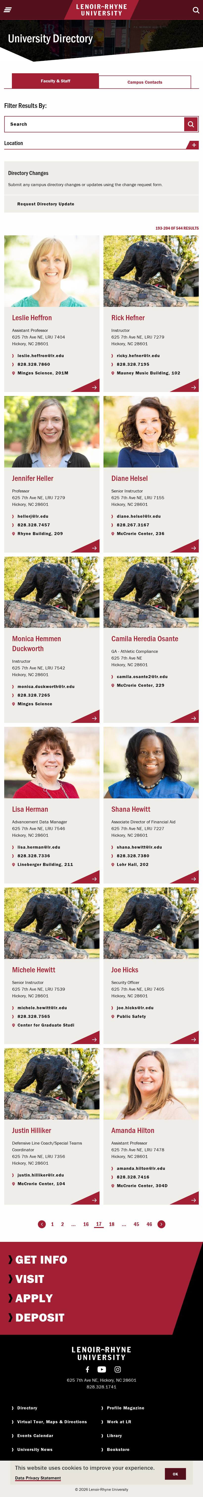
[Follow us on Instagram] (118, 1370)
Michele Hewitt (33, 969)
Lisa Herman (30, 808)
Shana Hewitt (130, 808)
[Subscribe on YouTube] (102, 1370)
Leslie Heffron (32, 317)
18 (111, 1224)
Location (13, 143)
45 (136, 1224)
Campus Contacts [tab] (144, 82)
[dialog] (101, 1473)
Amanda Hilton (132, 1130)
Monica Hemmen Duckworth (36, 643)
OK (175, 1474)
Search (18, 124)
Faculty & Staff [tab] (55, 81)
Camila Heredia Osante (144, 638)
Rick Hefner (128, 317)
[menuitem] (101, 1259)
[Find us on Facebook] (87, 1370)
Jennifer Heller (32, 478)
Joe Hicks (124, 969)
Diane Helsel (129, 478)
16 (86, 1224)
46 (149, 1224)
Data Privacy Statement (38, 1478)
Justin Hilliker (31, 1130)
